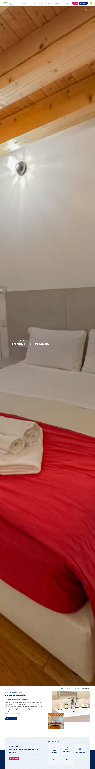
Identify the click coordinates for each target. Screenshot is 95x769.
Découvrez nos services (11, 718)
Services (36, 3)
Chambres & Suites (26, 3)
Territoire (57, 3)
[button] (86, 10)
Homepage (63, 688)
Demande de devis (14, 758)
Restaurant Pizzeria (46, 3)
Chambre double (85, 688)
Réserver (75, 3)
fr (68, 3)
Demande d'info (83, 3)
